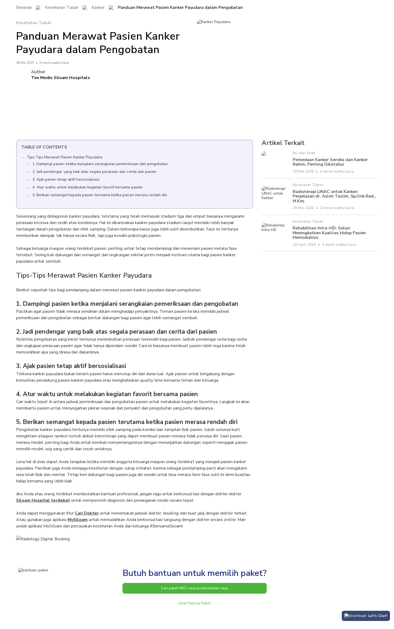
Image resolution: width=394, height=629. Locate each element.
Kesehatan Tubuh (61, 7)
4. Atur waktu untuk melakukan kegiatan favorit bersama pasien (87, 187)
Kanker (98, 7)
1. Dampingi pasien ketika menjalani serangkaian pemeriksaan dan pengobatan (100, 163)
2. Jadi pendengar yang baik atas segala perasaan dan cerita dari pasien (94, 171)
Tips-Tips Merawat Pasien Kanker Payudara (64, 157)
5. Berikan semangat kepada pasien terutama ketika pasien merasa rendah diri (99, 195)
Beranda (24, 7)
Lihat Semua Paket (194, 603)
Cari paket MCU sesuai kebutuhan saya (194, 588)
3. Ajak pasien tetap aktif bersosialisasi (65, 179)
